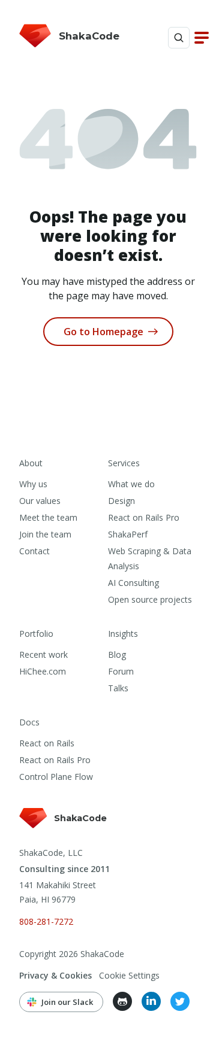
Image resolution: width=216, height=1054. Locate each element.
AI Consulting (133, 582)
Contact (34, 551)
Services (124, 463)
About (31, 463)
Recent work (43, 654)
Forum (121, 671)
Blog (117, 654)
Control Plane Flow (56, 776)
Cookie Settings (129, 975)
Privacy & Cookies (55, 975)
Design (121, 500)
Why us (33, 484)
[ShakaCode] (64, 829)
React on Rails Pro (143, 517)
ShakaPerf (128, 534)
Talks (118, 688)
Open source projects (150, 599)
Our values (40, 500)
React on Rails (46, 743)
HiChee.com (42, 671)
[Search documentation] (179, 37)
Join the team (45, 534)
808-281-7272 (46, 921)
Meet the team (48, 517)
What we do (131, 484)
